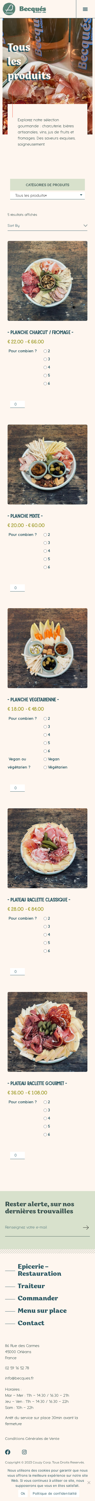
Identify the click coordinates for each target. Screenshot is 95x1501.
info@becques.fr (19, 1378)
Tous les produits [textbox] (31, 195)
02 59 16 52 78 (17, 1367)
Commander (38, 1299)
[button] (85, 9)
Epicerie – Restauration (39, 1271)
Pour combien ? (23, 350)
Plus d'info (48, 278)
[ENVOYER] (86, 1229)
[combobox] (47, 195)
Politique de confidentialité (55, 1493)
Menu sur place (42, 1311)
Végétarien (57, 767)
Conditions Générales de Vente (32, 1438)
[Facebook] (7, 1452)
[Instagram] (24, 1452)
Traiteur (31, 1287)
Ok (23, 1493)
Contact (31, 1324)
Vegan (54, 758)
